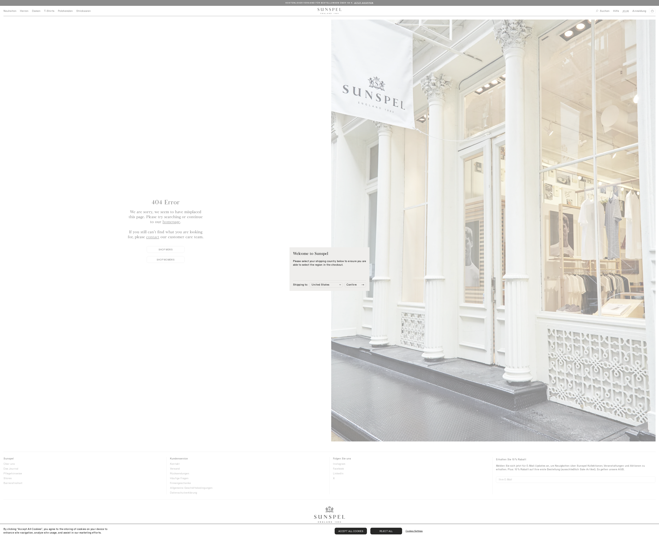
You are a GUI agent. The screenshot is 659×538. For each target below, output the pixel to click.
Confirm (351, 284)
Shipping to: (300, 284)
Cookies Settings (414, 531)
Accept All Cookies (350, 531)
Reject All (386, 531)
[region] (329, 531)
